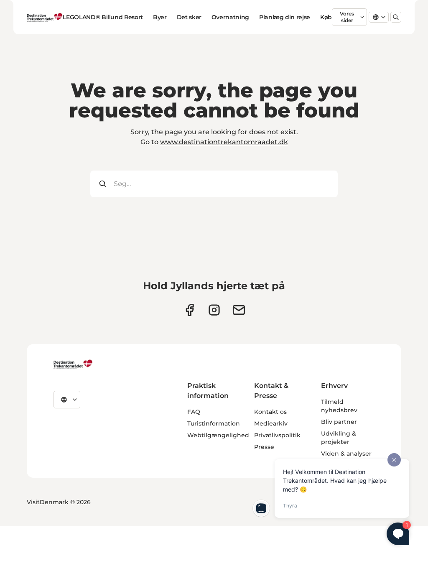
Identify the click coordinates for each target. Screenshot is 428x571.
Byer (160, 17)
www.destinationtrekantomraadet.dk (224, 142)
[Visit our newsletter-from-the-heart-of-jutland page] (239, 310)
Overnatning (230, 17)
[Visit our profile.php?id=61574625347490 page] (189, 310)
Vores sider (347, 16)
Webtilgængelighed (218, 435)
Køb (326, 17)
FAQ (193, 412)
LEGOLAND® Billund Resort (103, 17)
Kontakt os (270, 412)
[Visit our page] (214, 310)
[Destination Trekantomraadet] (73, 364)
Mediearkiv (271, 423)
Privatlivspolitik (277, 435)
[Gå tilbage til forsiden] (45, 17)
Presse (264, 447)
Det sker (189, 17)
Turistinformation (213, 423)
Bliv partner (339, 422)
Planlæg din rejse (284, 17)
